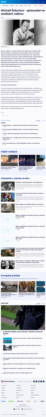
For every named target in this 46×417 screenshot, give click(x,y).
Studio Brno (33, 387)
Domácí (21, 5)
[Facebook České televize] (36, 381)
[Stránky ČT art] (35, 401)
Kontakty (33, 397)
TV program (3, 385)
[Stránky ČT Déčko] (28, 401)
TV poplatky (18, 387)
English (10, 414)
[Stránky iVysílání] (20, 401)
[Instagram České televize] (34, 381)
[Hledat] (38, 2)
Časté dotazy (4, 397)
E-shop (2, 395)
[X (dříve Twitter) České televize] (41, 381)
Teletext (3, 390)
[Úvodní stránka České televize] (8, 381)
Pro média (18, 385)
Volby (17, 5)
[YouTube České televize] (39, 381)
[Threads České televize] (44, 381)
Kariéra (32, 392)
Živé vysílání (33, 385)
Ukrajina (12, 5)
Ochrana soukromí (16, 414)
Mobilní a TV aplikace (35, 395)
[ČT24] (3, 2)
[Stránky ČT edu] (43, 401)
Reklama (3, 387)
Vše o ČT (18, 397)
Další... (29, 5)
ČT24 (2, 17)
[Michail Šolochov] (23, 32)
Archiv (3, 115)
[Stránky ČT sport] (11, 401)
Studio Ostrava (19, 390)
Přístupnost (23, 414)
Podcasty (32, 390)
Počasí (17, 392)
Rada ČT (3, 392)
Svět (25, 5)
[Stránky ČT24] (3, 401)
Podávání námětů (19, 395)
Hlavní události (5, 5)
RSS (44, 414)
